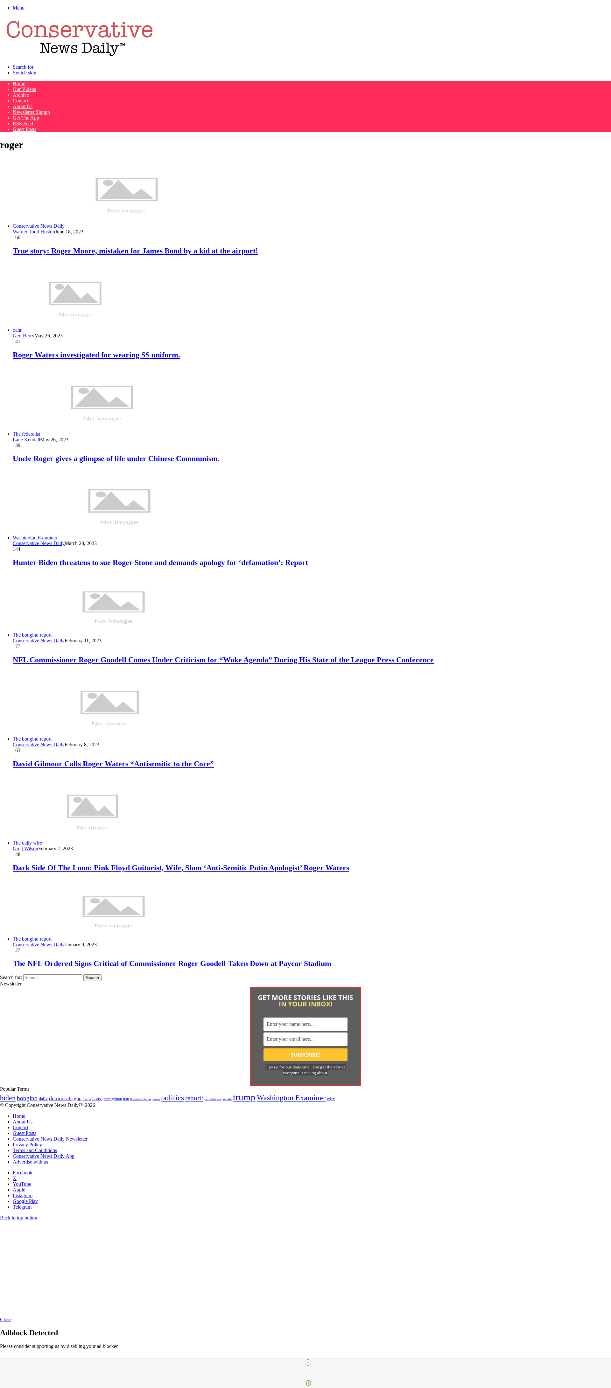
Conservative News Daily (39, 543)
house (97, 1098)
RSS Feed (23, 123)
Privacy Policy (27, 1144)
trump (244, 1097)
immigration (113, 1099)
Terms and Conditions (35, 1150)
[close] (308, 1362)
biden (8, 1098)
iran (126, 1099)
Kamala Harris (140, 1099)
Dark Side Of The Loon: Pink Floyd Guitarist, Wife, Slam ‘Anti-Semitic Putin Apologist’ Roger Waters (181, 868)
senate (227, 1099)
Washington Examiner (291, 1098)
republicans (213, 1099)
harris (87, 1099)
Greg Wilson (25, 848)
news (156, 1099)
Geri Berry (23, 335)
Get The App (26, 118)
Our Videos (24, 89)
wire (331, 1098)
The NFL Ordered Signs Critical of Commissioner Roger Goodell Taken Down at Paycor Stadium (172, 963)
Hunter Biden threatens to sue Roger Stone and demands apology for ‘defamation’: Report (160, 562)
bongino (27, 1098)
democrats (61, 1098)
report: (194, 1098)
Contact (20, 100)
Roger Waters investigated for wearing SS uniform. (96, 355)
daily (43, 1098)
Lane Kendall (26, 439)
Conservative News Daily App (43, 1156)
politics (172, 1097)
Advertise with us (30, 1161)
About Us (22, 106)
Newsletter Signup (31, 112)
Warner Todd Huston (34, 231)
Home (19, 83)
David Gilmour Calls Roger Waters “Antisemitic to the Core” (113, 764)
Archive (21, 95)
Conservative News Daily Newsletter (50, 1139)
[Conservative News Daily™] (79, 56)
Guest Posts (24, 129)
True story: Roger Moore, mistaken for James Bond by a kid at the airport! (135, 251)
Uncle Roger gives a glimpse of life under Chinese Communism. (116, 458)
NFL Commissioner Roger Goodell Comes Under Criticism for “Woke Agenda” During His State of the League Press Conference (223, 660)
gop (77, 1098)
